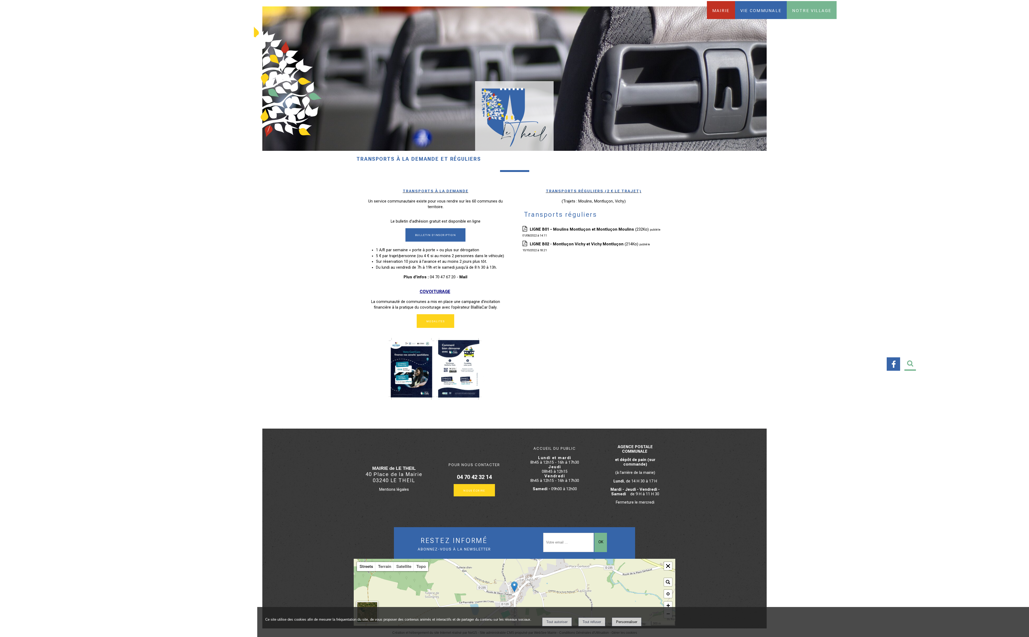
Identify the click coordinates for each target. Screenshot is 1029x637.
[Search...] (668, 582)
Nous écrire (474, 490)
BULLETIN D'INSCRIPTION (435, 235)
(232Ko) (590, 229)
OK (600, 542)
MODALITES (435, 321)
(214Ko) (584, 244)
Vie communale (761, 10)
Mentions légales (394, 489)
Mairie (721, 10)
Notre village (811, 10)
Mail (463, 277)
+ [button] (668, 605)
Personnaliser (626, 622)
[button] (668, 566)
